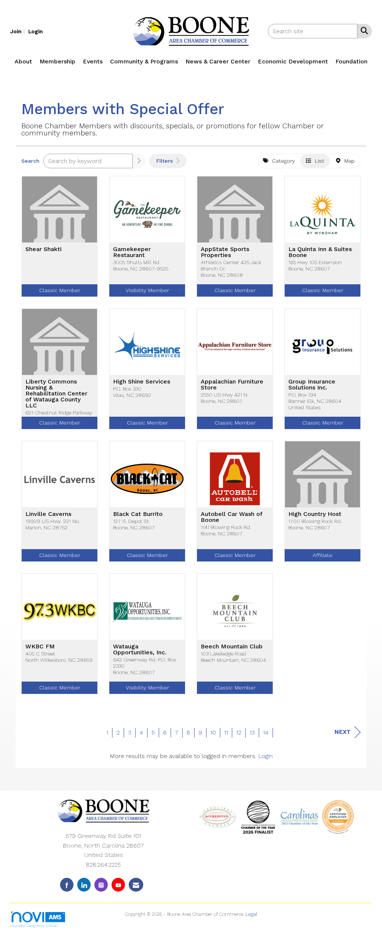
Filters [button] (165, 161)
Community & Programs (144, 61)
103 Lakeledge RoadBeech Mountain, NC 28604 (233, 657)
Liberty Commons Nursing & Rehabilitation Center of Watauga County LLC (56, 393)
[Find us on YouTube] (118, 885)
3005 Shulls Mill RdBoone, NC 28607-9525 (140, 265)
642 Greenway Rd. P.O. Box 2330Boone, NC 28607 (144, 666)
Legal (251, 914)
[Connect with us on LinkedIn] (84, 885)
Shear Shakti (43, 249)
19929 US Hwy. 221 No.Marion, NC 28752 (52, 524)
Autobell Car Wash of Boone (231, 517)
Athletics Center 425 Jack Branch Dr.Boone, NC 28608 (231, 268)
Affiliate (322, 555)
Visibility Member (147, 290)
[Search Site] (362, 30)
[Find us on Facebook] (66, 885)
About (23, 61)
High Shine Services (141, 382)
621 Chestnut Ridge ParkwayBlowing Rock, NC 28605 (58, 416)
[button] (139, 161)
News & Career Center (217, 61)
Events (93, 61)
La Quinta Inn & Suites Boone (320, 252)
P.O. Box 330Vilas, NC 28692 (132, 392)
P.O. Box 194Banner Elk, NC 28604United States (314, 401)
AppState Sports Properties (225, 252)
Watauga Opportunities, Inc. (139, 649)
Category (281, 161)
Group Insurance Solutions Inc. (311, 385)
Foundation (351, 61)
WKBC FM (40, 646)
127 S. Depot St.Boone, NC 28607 (134, 524)
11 (226, 732)
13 (252, 732)
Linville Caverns (48, 514)
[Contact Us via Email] (136, 885)
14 (266, 732)
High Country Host (314, 514)
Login (265, 756)
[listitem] (18, 31)
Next (342, 731)
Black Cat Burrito (138, 514)
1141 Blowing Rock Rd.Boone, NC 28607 (226, 530)
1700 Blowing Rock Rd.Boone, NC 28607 (315, 524)
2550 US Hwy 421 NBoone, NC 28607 (224, 398)
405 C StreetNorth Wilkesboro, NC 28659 (59, 657)
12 (238, 732)
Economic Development (293, 61)
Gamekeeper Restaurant (132, 252)
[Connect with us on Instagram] (101, 885)
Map (348, 161)
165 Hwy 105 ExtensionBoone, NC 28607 (315, 265)
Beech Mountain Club (232, 646)
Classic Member (59, 290)
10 (213, 732)
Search (30, 161)
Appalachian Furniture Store (232, 385)
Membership (57, 61)
